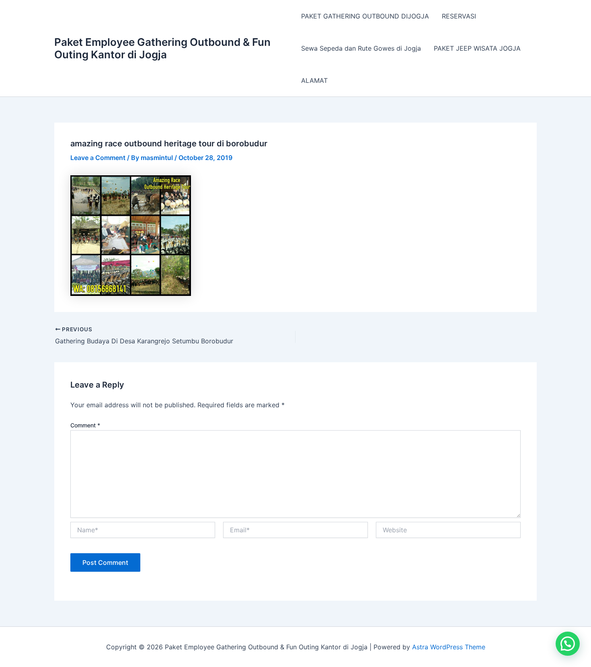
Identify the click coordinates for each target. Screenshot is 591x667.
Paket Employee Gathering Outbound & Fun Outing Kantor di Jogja (162, 48)
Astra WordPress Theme (448, 647)
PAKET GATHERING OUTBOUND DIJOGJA (365, 16)
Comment (85, 425)
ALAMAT (314, 80)
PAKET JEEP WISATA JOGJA (477, 48)
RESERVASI (459, 16)
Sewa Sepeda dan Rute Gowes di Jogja (361, 48)
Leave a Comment (97, 158)
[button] (568, 644)
